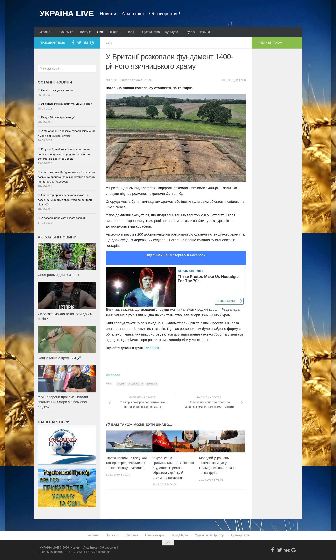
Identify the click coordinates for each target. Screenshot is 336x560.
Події (130, 32)
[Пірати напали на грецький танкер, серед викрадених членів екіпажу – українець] (129, 441)
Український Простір (209, 535)
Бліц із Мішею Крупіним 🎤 (58, 117)
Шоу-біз (189, 32)
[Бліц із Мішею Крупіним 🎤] (67, 339)
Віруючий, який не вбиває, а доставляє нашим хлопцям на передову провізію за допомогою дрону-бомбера (64, 154)
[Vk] (85, 42)
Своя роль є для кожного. (57, 90)
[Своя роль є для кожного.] (67, 256)
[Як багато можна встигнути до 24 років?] (67, 295)
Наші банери (154, 535)
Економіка (66, 32)
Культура (171, 32)
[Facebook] (73, 42)
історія (121, 383)
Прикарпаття (240, 535)
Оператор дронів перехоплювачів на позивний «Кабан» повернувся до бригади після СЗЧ (65, 199)
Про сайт (112, 535)
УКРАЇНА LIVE (67, 13)
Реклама (132, 535)
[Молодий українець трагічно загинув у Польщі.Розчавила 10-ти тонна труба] (222, 441)
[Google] (91, 42)
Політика (85, 32)
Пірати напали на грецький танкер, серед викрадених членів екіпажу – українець (126, 463)
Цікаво (113, 32)
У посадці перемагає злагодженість (63, 217)
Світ (100, 32)
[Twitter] (79, 42)
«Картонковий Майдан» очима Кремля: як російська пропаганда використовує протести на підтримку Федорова (66, 176)
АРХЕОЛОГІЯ (135, 383)
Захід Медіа (179, 535)
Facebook (151, 348)
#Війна (205, 32)
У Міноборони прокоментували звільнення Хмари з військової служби (63, 402)
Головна (93, 535)
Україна (44, 32)
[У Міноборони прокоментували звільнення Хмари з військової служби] (67, 378)
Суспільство (151, 32)
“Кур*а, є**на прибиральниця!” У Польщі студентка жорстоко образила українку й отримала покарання (173, 468)
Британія (152, 383)
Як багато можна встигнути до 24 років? (66, 103)
